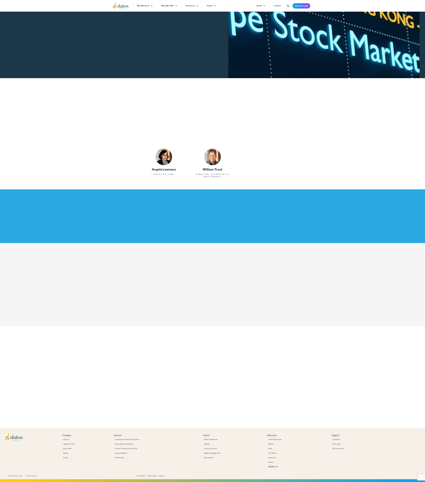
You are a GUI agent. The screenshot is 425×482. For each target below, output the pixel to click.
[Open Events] (215, 5)
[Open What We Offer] (176, 5)
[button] (288, 5)
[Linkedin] (390, 436)
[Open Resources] (197, 5)
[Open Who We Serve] (152, 5)
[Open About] (264, 5)
